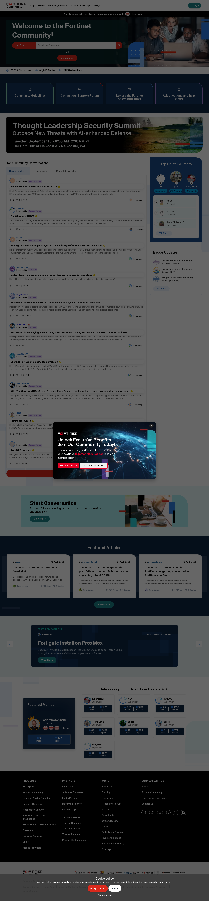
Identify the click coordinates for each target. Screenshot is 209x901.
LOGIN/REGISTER (68, 465)
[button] (105, 895)
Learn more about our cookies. (157, 882)
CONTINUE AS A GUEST (94, 465)
